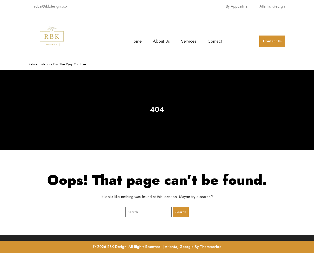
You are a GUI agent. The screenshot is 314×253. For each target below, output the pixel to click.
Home (136, 41)
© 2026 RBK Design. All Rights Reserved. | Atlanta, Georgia (143, 246)
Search (180, 211)
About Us (161, 41)
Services (188, 41)
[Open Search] (236, 41)
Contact (215, 41)
